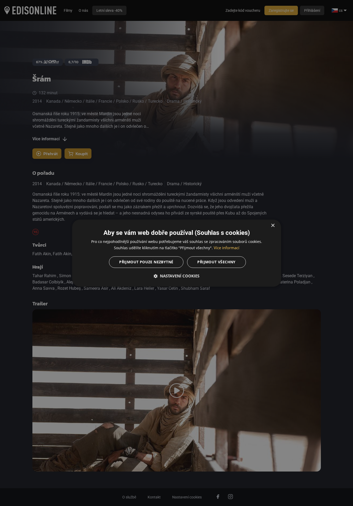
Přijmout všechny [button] (216, 261)
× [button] (273, 226)
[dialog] (176, 253)
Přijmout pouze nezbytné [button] (146, 261)
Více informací (226, 247)
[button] (176, 276)
